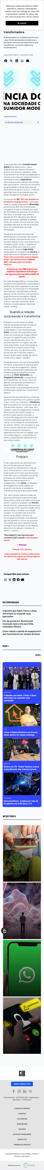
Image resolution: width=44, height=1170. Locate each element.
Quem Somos (22, 1124)
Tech (5, 729)
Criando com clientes (22, 549)
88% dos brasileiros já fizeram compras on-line (21, 200)
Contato (22, 1129)
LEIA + (38, 655)
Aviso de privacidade (22, 1134)
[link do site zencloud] (29, 1165)
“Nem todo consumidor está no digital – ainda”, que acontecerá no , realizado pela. (21, 261)
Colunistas (22, 1119)
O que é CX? (22, 1139)
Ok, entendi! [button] (22, 23)
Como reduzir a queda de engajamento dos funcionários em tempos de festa (22, 632)
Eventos (22, 1113)
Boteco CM (7, 763)
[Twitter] (25, 1091)
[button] (6, 61)
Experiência (7, 692)
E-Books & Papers (22, 1108)
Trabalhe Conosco (22, 1144)
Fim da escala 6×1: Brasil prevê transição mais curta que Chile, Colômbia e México (18, 624)
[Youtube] (30, 1091)
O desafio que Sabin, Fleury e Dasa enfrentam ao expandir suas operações (20, 613)
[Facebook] (13, 1091)
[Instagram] (19, 1091)
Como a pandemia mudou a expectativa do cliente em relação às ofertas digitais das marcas (22, 556)
